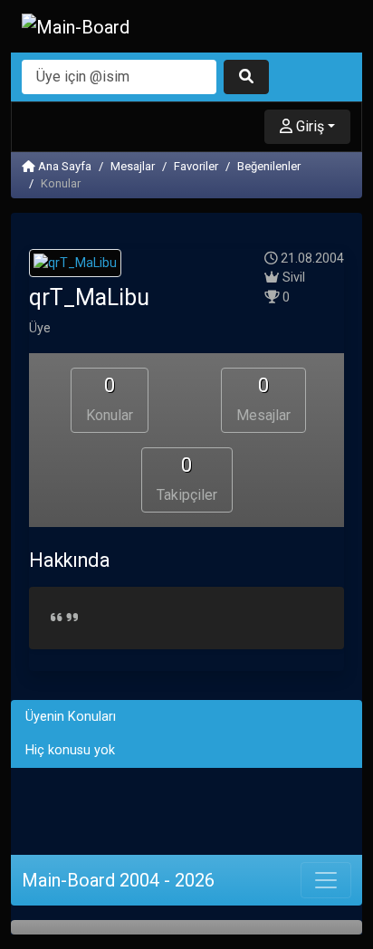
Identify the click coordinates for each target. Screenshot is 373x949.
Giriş (308, 126)
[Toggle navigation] (326, 880)
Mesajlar (132, 166)
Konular (109, 399)
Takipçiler (187, 478)
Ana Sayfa (63, 166)
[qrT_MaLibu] (75, 265)
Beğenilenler (269, 166)
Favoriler (196, 166)
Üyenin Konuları (70, 716)
